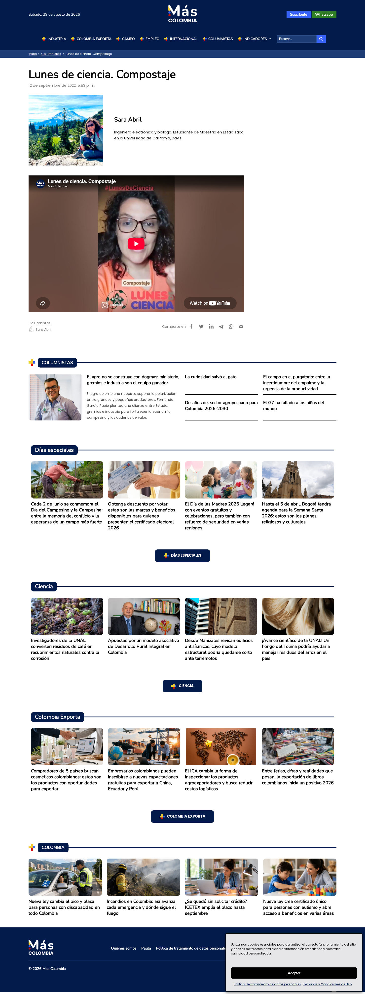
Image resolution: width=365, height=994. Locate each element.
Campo (128, 39)
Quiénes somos (123, 948)
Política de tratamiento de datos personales (267, 984)
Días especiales (186, 555)
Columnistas (220, 39)
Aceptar (294, 973)
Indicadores (255, 39)
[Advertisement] (298, 139)
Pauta (146, 948)
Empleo (152, 39)
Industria (57, 39)
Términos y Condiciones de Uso (327, 984)
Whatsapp (324, 14)
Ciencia (186, 686)
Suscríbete (298, 14)
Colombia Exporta (94, 39)
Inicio (33, 54)
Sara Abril (43, 329)
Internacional (184, 39)
